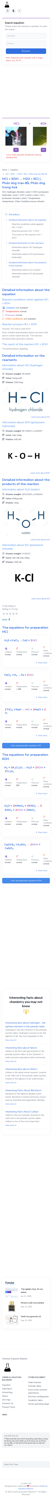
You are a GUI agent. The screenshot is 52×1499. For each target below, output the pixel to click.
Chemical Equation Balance (32, 1487)
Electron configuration (38, 1396)
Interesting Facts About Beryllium (23, 1090)
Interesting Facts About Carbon (21, 1111)
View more (42, 662)
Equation (14, 170)
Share (5, 619)
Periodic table (34, 1386)
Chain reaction (34, 1382)
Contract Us (7, 1403)
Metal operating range (38, 1403)
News (5, 1396)
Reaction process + (25, 231)
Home (4, 170)
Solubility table (35, 1400)
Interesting (7, 1392)
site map (6, 1399)
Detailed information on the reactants (26, 243)
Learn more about (40, 417)
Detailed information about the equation (27, 220)
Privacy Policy (8, 1407)
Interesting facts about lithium (21, 1069)
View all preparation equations (26, 745)
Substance (7, 1388)
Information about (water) (26, 269)
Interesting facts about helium (21, 1047)
